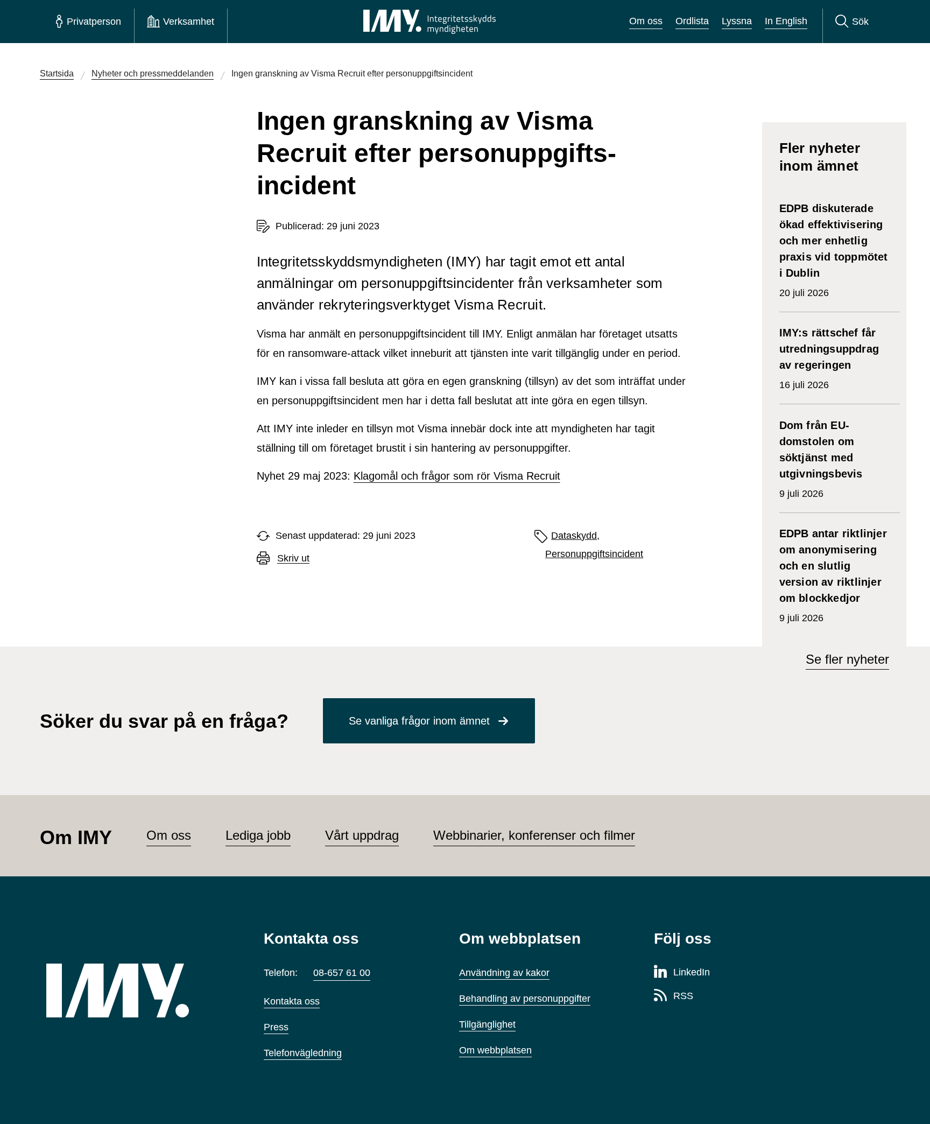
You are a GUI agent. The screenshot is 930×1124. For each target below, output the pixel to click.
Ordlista (692, 21)
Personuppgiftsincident (594, 554)
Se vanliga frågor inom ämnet (419, 721)
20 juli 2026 (833, 250)
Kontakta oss (292, 1001)
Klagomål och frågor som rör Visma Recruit (457, 476)
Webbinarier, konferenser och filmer (534, 835)
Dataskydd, (575, 535)
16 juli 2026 (829, 358)
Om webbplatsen (495, 1050)
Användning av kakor (504, 972)
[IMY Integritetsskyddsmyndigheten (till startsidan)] (429, 21)
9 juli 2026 (822, 459)
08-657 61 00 (341, 972)
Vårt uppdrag (362, 835)
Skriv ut (293, 558)
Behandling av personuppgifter (524, 998)
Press (276, 1027)
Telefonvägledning (303, 1053)
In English (786, 21)
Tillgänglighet (487, 1024)
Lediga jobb (258, 835)
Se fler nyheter (847, 659)
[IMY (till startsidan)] (138, 990)
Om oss (646, 21)
